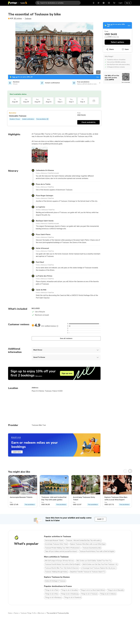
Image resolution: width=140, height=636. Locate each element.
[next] (130, 471)
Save (127, 49)
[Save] (34, 478)
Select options (117, 42)
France (16, 613)
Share (111, 49)
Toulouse (28, 18)
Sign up (128, 3)
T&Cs (97, 77)
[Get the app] (94, 3)
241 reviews (18, 18)
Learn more (17, 452)
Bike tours (41, 613)
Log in (120, 3)
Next (102, 48)
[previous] (125, 471)
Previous (7, 48)
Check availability (88, 122)
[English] (103, 3)
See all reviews (66, 338)
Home (10, 613)
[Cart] (114, 3)
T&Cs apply (38, 376)
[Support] (109, 3)
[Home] (17, 3)
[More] (57, 326)
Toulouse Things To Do (28, 613)
